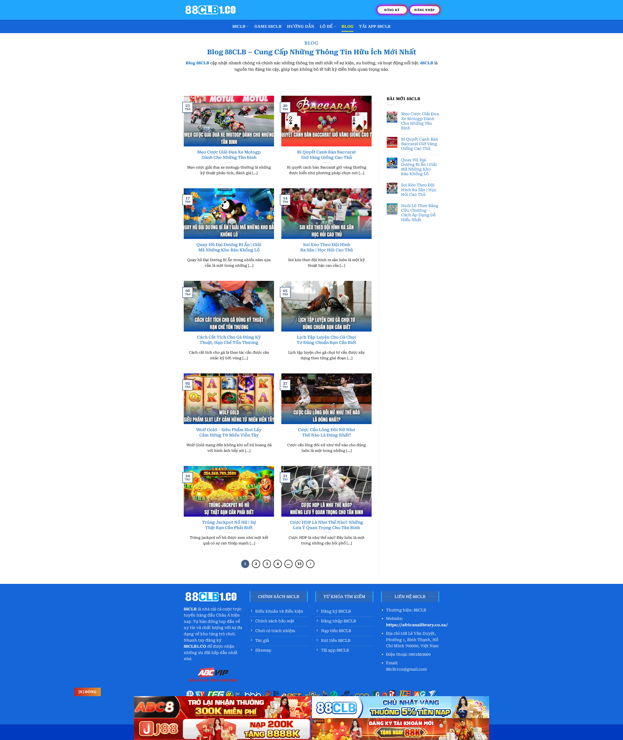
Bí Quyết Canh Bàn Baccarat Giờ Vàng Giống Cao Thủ (326, 155)
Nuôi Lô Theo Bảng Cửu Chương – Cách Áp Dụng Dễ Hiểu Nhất (419, 212)
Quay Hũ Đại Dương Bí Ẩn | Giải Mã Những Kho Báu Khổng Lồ (228, 247)
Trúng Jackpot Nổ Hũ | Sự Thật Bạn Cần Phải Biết (229, 525)
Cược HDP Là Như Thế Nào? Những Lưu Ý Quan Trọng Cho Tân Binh (326, 525)
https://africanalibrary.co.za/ (417, 625)
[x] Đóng (87, 692)
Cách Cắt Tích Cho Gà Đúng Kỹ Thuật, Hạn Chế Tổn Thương (229, 340)
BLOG (347, 26)
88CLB (239, 26)
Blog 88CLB (197, 63)
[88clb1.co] (210, 10)
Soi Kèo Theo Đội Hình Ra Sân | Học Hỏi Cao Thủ (326, 247)
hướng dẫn (300, 26)
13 (299, 563)
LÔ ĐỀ (326, 26)
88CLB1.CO (195, 646)
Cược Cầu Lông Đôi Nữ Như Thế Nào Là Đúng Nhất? (326, 432)
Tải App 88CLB (375, 26)
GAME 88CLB (268, 26)
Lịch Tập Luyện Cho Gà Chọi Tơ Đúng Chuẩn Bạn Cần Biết (326, 340)
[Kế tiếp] (310, 564)
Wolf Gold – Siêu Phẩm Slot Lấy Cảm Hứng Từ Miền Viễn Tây (229, 432)
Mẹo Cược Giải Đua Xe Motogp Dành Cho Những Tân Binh (229, 155)
